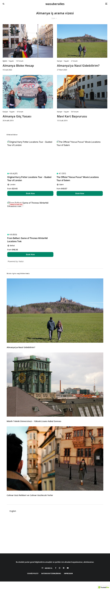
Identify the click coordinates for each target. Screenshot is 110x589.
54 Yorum (74, 112)
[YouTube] (68, 568)
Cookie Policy (32, 573)
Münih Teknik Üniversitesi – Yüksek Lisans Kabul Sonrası (34, 421)
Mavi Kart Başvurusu (72, 116)
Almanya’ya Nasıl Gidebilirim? (78, 65)
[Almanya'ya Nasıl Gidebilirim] (82, 41)
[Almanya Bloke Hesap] (28, 41)
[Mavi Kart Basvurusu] (82, 91)
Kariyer (59, 61)
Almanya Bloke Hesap (18, 65)
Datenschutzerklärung (51, 573)
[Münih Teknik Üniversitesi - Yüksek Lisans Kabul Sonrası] (55, 384)
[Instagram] (60, 568)
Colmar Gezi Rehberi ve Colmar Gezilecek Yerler (30, 495)
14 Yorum (19, 61)
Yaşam (11, 61)
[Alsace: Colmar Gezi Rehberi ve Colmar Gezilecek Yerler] (55, 458)
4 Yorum (20, 112)
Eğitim (5, 61)
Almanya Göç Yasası (17, 116)
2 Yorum (74, 61)
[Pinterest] (64, 568)
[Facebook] (56, 568)
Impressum (68, 573)
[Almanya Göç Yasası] (28, 91)
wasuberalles (55, 3)
